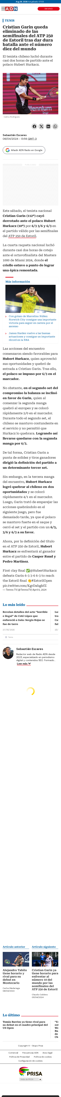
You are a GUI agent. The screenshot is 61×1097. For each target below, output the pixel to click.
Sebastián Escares (15, 135)
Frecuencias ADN (30, 1052)
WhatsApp (55, 126)
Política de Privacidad (19, 1056)
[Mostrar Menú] (3, 8)
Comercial (13, 1052)
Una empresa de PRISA (30, 1071)
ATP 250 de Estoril (22, 236)
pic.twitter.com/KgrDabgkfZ (25, 585)
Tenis (9, 20)
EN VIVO (49, 8)
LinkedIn (48, 126)
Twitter (41, 126)
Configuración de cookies (30, 1061)
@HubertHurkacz (43, 570)
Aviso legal (47, 1052)
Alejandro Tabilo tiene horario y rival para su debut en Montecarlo (15, 977)
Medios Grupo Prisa (30, 1079)
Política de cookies (43, 1056)
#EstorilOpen (41, 580)
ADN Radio (11, 8)
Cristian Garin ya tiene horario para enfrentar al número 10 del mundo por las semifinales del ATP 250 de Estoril (45, 980)
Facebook (34, 126)
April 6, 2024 (39, 589)
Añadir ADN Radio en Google (26, 150)
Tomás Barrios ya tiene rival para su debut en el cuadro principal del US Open (25, 1025)
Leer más (22, 663)
